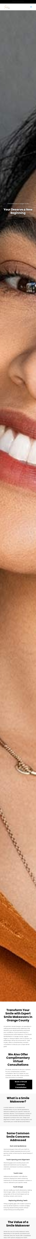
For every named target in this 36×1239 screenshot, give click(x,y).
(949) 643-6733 (18, 1)
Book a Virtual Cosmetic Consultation (21, 1084)
